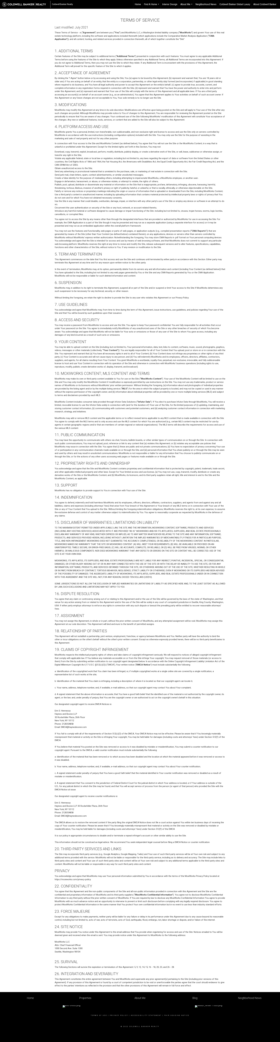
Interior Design (169, 4)
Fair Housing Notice (176, 1015)
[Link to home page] (25, 4)
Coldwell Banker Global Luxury (234, 4)
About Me (186, 6)
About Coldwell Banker (264, 4)
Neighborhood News (205, 4)
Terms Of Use (99, 1015)
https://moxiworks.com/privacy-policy (73, 879)
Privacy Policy (119, 1015)
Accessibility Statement (146, 1015)
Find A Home (152, 6)
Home (138, 4)
